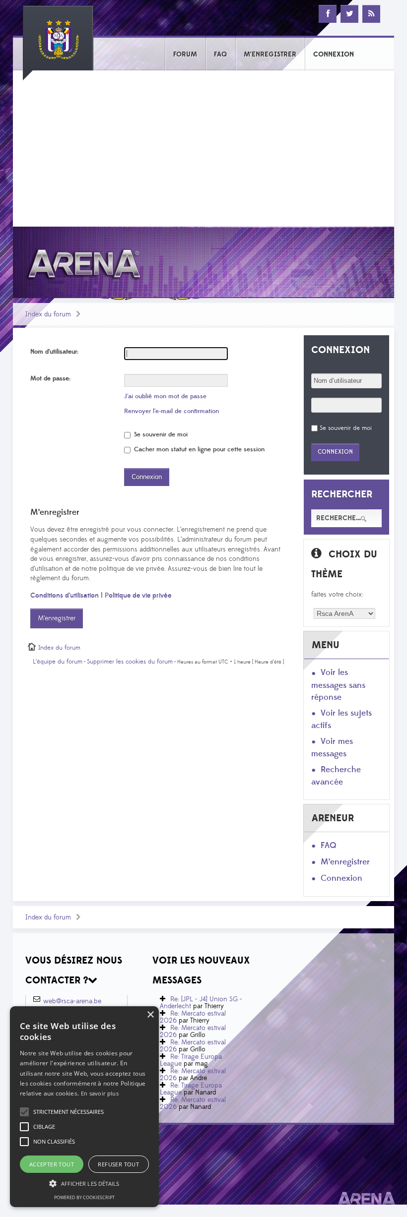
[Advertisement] (203, 152)
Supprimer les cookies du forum (130, 662)
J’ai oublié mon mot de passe (165, 396)
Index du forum (48, 314)
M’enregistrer (56, 618)
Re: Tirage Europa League (191, 1060)
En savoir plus (100, 1093)
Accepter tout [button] (51, 1164)
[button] (68, 1112)
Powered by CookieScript (84, 1197)
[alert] (84, 1106)
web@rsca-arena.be (72, 1001)
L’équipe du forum (57, 662)
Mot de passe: (50, 378)
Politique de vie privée (138, 595)
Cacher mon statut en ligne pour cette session (198, 449)
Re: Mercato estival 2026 (193, 1017)
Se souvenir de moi (160, 434)
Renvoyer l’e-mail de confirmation (171, 411)
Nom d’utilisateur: (54, 352)
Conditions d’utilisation (64, 595)
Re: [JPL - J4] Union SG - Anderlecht (201, 1003)
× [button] (150, 1015)
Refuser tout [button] (118, 1164)
